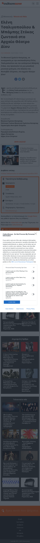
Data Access (20, 308)
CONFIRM (11, 302)
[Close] (36, 234)
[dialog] (20, 271)
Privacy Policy (31, 308)
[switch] (32, 272)
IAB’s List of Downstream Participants (22, 262)
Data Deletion (9, 308)
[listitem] (20, 267)
